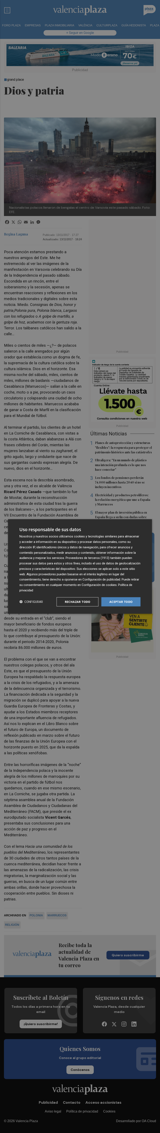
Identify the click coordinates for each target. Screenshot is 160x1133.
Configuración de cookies (99, 585)
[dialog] (80, 566)
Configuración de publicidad (101, 579)
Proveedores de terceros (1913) (87, 558)
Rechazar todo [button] (77, 602)
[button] (31, 601)
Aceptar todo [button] (121, 602)
